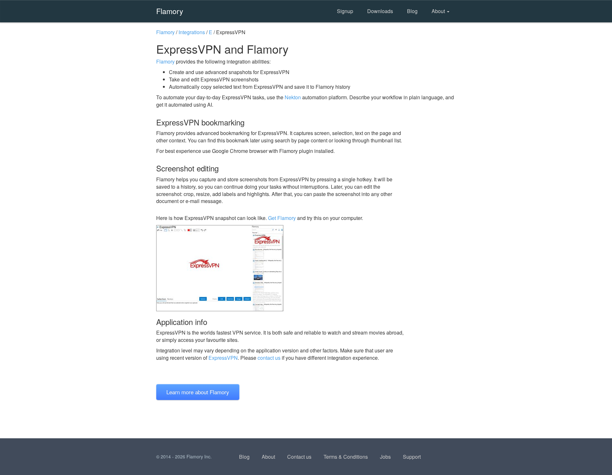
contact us (269, 357)
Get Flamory (282, 218)
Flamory (169, 11)
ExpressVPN (223, 357)
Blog (412, 11)
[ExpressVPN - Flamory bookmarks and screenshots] (280, 268)
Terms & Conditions (346, 456)
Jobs (385, 456)
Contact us (299, 456)
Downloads (380, 11)
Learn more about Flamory (197, 392)
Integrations (191, 32)
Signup (345, 11)
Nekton (293, 97)
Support (412, 456)
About (439, 11)
